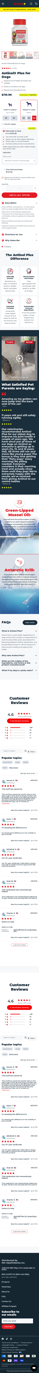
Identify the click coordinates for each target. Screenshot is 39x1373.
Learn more (7, 152)
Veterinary (6, 1287)
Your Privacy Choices (10, 1352)
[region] (18, 727)
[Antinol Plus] (19, 4)
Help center (30, 622)
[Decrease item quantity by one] (4, 188)
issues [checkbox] (5, 767)
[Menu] (4, 4)
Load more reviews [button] (19, 945)
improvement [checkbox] (7, 762)
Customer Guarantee (10, 1347)
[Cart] (35, 4)
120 (23, 118)
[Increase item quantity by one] (35, 188)
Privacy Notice (26, 1343)
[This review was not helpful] (35, 810)
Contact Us (6, 1301)
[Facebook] (3, 1339)
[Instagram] (11, 1339)
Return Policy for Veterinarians (13, 1350)
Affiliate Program (9, 1306)
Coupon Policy (22, 1345)
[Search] (30, 3)
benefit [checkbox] (25, 762)
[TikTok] (7, 1339)
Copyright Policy (8, 1345)
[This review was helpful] (31, 810)
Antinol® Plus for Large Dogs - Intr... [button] (25, 930)
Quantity (5, 184)
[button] (19, 195)
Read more (6, 803)
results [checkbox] (17, 762)
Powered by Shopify (8, 1364)
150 (29, 118)
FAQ (3, 1297)
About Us (6, 1292)
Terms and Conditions (10, 1343)
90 (14, 118)
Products (6, 1282)
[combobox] (28, 773)
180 (34, 118)
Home (4, 63)
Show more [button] (13, 768)
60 (6, 118)
